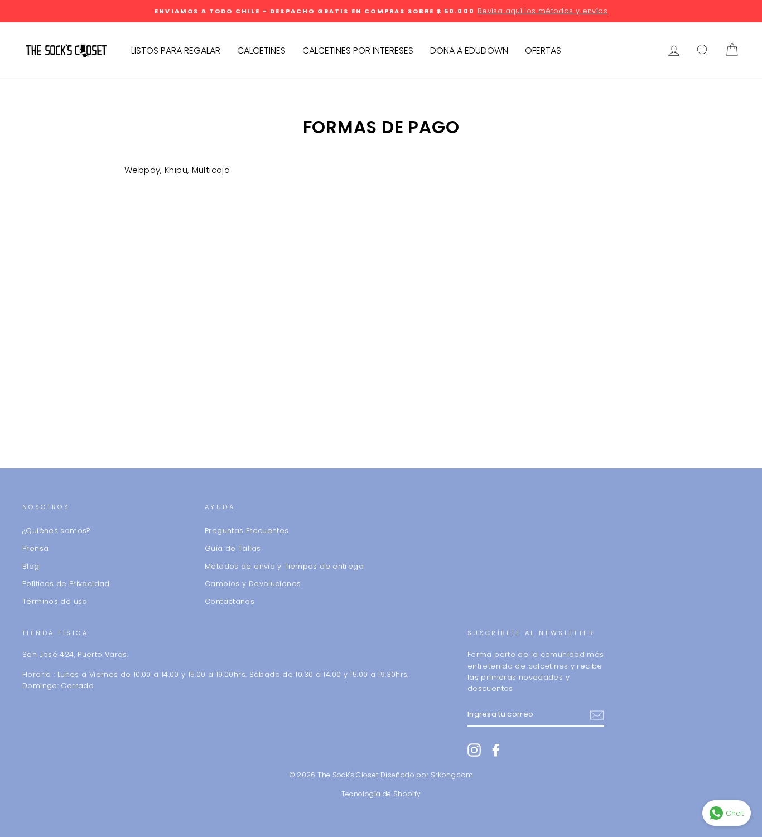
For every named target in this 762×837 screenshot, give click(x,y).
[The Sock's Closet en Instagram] (474, 750)
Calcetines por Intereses (357, 50)
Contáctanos (229, 601)
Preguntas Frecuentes (247, 530)
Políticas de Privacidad (66, 583)
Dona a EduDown (469, 50)
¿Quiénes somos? (56, 530)
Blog (31, 566)
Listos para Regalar (175, 50)
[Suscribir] (597, 715)
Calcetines (261, 50)
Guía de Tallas (233, 548)
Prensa (35, 548)
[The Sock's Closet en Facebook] (496, 750)
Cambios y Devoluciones (253, 583)
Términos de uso (55, 601)
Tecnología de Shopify (381, 794)
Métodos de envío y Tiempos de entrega (284, 566)
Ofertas (543, 50)
